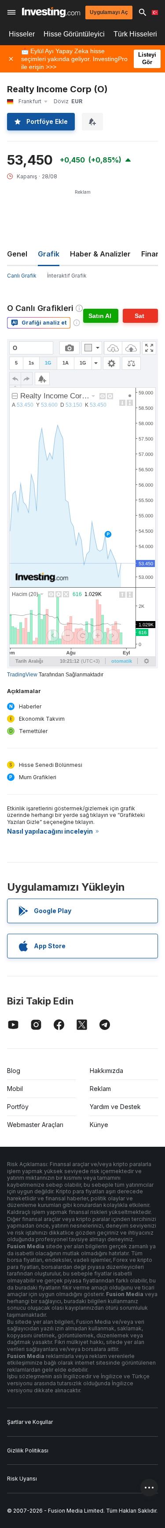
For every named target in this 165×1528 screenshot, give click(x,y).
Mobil (15, 1088)
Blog (13, 1070)
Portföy (18, 1106)
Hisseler (22, 34)
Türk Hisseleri (135, 34)
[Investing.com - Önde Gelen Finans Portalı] (51, 12)
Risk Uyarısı (22, 1478)
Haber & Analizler (100, 253)
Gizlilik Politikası (27, 1450)
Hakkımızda (106, 1070)
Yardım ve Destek (115, 1106)
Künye (99, 1124)
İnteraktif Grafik (67, 275)
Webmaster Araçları (35, 1124)
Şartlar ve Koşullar (30, 1422)
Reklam (100, 1088)
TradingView (22, 675)
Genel (17, 253)
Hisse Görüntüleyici (74, 34)
